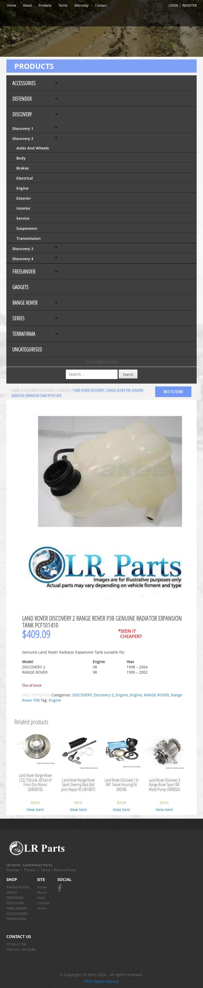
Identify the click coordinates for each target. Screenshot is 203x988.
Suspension (26, 228)
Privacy (30, 870)
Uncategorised (27, 349)
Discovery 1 (22, 128)
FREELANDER (23, 271)
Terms (63, 5)
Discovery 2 (22, 138)
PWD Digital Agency (101, 981)
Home (11, 5)
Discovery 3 (22, 248)
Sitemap (12, 870)
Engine (22, 188)
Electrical (24, 178)
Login (173, 5)
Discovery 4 (22, 258)
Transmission (28, 238)
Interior (23, 208)
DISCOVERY (22, 114)
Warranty (81, 5)
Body (21, 158)
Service (22, 218)
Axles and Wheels (32, 148)
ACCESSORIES (24, 83)
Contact (101, 5)
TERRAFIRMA (23, 333)
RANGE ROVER (25, 302)
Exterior (23, 198)
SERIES (18, 318)
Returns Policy (65, 870)
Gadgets (20, 287)
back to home (173, 391)
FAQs (41, 897)
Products (45, 5)
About (27, 5)
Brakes (22, 168)
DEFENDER (22, 98)
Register (189, 5)
